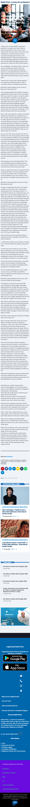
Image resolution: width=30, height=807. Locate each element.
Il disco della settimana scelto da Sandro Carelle (15, 507)
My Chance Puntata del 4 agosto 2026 (15, 581)
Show (4, 617)
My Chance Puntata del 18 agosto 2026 (15, 566)
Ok (15, 802)
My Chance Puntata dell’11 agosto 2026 (15, 574)
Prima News (7, 562)
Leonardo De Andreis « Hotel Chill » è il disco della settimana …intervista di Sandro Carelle (15, 545)
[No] (14, 805)
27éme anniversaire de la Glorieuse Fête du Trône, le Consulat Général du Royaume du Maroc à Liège (15, 590)
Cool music (5, 460)
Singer (4, 463)
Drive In (4, 620)
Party (24, 460)
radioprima (9, 456)
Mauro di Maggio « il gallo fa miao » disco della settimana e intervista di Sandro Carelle (14, 512)
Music (3, 12)
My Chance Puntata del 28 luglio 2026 (15, 599)
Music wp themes (15, 460)
